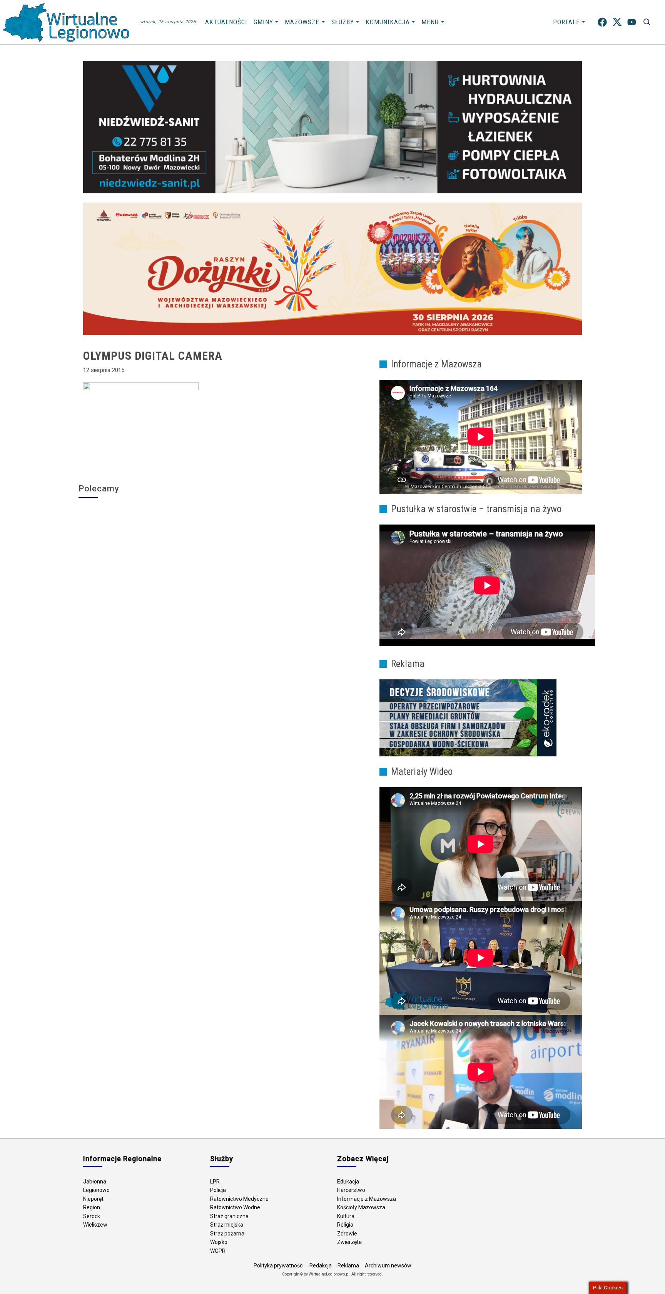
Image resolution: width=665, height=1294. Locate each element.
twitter (617, 22)
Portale (566, 22)
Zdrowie (347, 1233)
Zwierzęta (349, 1242)
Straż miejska (226, 1225)
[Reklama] (467, 717)
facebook (602, 22)
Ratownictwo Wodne (235, 1207)
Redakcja (320, 1265)
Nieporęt (93, 1199)
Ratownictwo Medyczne (239, 1199)
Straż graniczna (229, 1216)
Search (647, 22)
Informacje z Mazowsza (366, 1199)
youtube (631, 22)
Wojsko (218, 1242)
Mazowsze (302, 22)
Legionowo (96, 1190)
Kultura (345, 1216)
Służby (342, 22)
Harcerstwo (351, 1190)
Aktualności (226, 22)
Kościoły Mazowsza (361, 1207)
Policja (218, 1190)
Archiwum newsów (388, 1265)
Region (91, 1207)
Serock (91, 1216)
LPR (215, 1181)
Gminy (263, 22)
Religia (345, 1225)
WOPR (218, 1251)
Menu (430, 22)
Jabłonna (94, 1181)
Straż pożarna (227, 1233)
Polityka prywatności (279, 1265)
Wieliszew (95, 1225)
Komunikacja (388, 22)
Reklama (348, 1265)
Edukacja (348, 1181)
